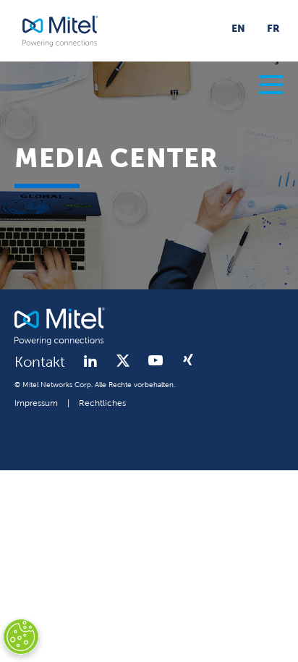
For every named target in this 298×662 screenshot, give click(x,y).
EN (238, 29)
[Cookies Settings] (21, 637)
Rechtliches (102, 403)
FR (273, 29)
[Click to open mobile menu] (271, 86)
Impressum (36, 403)
